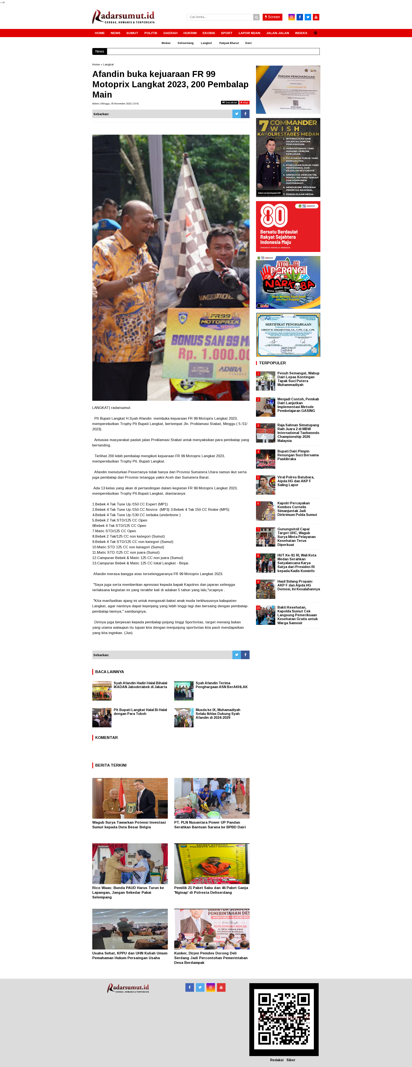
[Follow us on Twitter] (200, 987)
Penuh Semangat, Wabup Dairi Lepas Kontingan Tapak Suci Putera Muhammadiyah (298, 379)
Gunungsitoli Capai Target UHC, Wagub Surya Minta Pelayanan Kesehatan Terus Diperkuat (296, 537)
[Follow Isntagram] (210, 987)
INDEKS (301, 33)
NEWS (115, 33)
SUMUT (132, 33)
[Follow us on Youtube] (221, 987)
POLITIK (151, 33)
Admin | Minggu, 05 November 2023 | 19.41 (115, 103)
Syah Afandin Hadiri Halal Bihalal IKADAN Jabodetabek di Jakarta (140, 685)
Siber (290, 1060)
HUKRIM (190, 33)
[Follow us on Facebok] (189, 987)
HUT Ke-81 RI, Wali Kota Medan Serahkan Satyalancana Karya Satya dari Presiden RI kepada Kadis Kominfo (296, 563)
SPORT (227, 33)
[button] (315, 31)
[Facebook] (245, 114)
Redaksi (276, 1060)
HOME (100, 33)
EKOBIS (209, 33)
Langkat (206, 43)
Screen (273, 17)
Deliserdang (186, 43)
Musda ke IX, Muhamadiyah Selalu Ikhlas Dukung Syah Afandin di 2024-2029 (218, 713)
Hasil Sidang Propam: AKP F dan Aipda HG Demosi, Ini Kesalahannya (298, 585)
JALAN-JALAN (277, 33)
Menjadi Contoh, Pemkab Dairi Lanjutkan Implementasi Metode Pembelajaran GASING (298, 405)
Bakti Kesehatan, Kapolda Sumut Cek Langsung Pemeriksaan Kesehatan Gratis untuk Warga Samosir (297, 615)
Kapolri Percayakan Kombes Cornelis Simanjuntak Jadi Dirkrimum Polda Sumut (297, 509)
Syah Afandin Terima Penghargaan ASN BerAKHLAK (222, 685)
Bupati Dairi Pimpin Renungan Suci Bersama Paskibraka (298, 455)
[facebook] (300, 17)
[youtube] (316, 17)
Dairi (248, 43)
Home (96, 64)
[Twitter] (236, 114)
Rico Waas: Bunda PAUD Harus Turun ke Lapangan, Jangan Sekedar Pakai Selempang (128, 892)
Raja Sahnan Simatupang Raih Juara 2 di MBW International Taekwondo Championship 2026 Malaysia (298, 433)
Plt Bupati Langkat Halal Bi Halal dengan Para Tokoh (140, 712)
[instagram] (291, 17)
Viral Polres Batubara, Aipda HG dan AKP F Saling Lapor (295, 481)
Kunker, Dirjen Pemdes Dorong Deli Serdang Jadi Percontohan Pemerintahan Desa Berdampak (211, 958)
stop (245, 102)
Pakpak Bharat (229, 43)
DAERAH (170, 33)
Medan (166, 43)
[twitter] (308, 17)
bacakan (231, 102)
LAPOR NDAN (249, 33)
